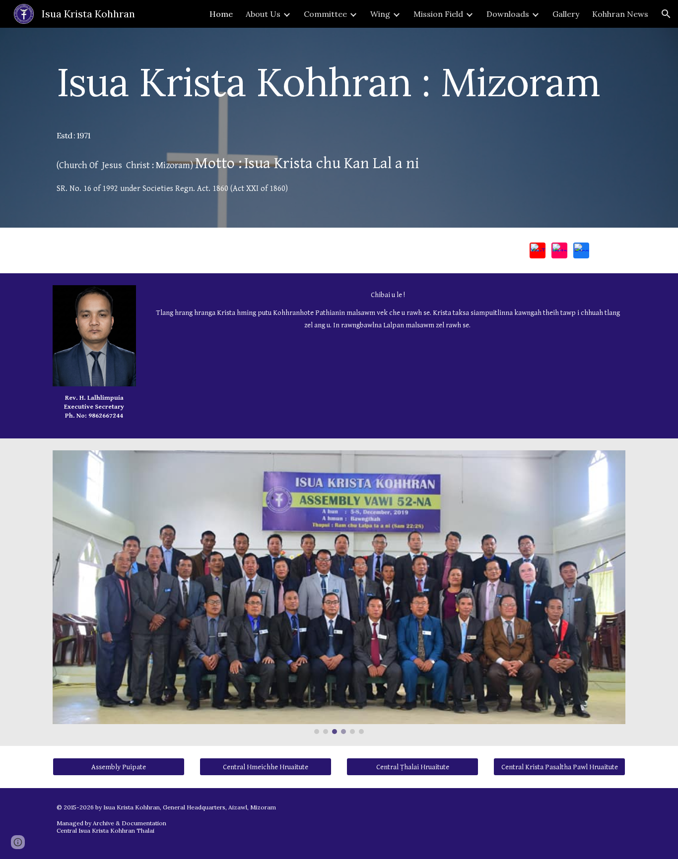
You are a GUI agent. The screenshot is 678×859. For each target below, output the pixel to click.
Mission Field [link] (438, 14)
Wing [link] (380, 14)
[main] (339, 128)
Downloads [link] (507, 14)
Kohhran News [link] (620, 14)
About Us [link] (263, 14)
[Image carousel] (339, 592)
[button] (666, 14)
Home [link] (221, 14)
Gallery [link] (565, 14)
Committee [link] (325, 14)
